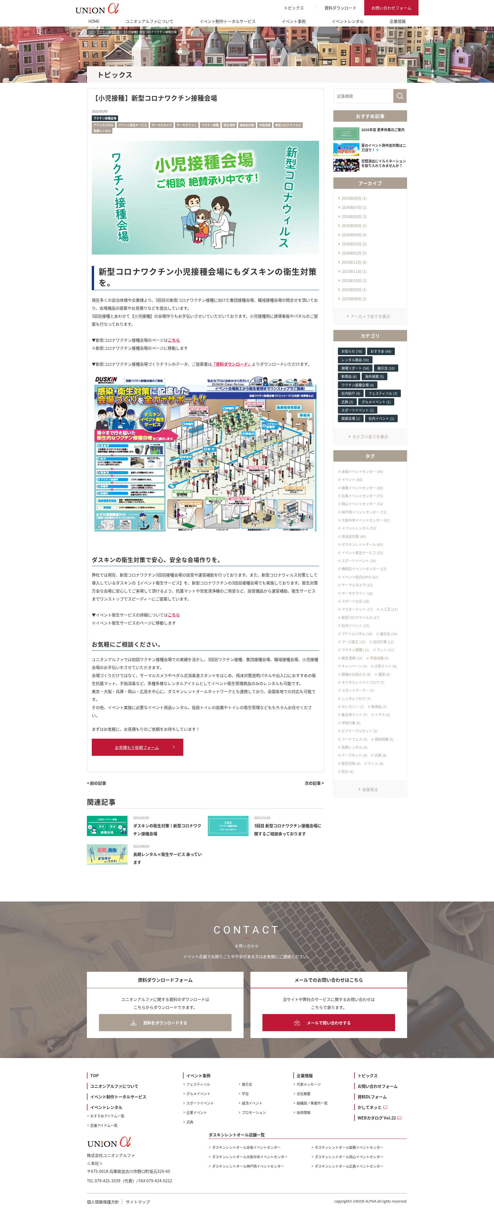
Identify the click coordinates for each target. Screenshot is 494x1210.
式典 (189, 1121)
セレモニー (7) (353, 707)
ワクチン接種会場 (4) (357, 384)
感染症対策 (247, 125)
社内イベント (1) (381, 418)
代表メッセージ (309, 1084)
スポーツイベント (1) (357, 410)
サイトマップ (138, 1202)
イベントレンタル (348, 21)
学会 (245, 1093)
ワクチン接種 (210, 125)
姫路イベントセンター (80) (362, 488)
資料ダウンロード (340, 8)
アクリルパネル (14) (357, 634)
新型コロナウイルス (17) (361, 618)
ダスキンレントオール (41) (362, 544)
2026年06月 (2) (354, 216)
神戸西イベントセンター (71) (364, 512)
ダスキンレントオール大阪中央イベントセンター (250, 1157)
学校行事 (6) (351, 723)
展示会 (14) (388, 634)
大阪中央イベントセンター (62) (366, 520)
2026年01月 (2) (354, 253)
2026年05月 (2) (354, 225)
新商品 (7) (379, 707)
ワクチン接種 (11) (355, 650)
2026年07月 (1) (354, 207)
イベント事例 (294, 21)
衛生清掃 (229, 125)
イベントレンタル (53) (359, 528)
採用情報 (303, 1112)
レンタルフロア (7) (356, 699)
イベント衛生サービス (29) (362, 553)
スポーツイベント (200, 1103)
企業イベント (196, 1112)
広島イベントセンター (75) (362, 496)
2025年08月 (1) (354, 298)
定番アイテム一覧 (103, 1125)
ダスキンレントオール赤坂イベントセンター (246, 1147)
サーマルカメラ (162, 125)
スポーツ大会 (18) (355, 601)
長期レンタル (102, 131)
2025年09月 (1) (354, 289)
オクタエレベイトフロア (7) (363, 682)
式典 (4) (381, 755)
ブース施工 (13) (354, 642)
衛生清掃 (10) (352, 658)
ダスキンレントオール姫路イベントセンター (349, 1147)
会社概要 (303, 1093)
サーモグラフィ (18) (357, 593)
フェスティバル (198, 1084)
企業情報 (398, 21)
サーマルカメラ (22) (357, 585)
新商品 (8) (349, 376)
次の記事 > (314, 783)
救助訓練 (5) (384, 739)
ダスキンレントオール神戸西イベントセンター (248, 1166)
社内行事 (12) (383, 642)
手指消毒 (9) (379, 658)
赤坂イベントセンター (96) (362, 472)
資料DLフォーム (372, 1096)
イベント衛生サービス (132, 125)
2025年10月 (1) (354, 280)
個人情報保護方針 (103, 1202)
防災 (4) (348, 772)
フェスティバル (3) (382, 393)
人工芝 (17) (389, 609)
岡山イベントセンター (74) (362, 504)
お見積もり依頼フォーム (137, 747)
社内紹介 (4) (350, 393)
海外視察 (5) (374, 376)
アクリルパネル (103, 125)
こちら (174, 340)
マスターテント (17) (357, 609)
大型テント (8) (386, 666)
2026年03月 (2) (354, 244)
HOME (93, 21)
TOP (94, 1075)
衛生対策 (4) (351, 764)
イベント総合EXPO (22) (360, 577)
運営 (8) (384, 674)
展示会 (247, 1084)
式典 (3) (347, 401)
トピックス (294, 8)
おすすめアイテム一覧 (107, 1115)
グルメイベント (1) (376, 401)
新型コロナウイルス (288, 125)
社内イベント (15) (355, 626)
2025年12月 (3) (354, 262)
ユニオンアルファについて (150, 21)
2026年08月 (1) (354, 198)
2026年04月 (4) (354, 234)
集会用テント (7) (354, 715)
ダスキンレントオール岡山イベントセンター (349, 1157)
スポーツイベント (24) (359, 561)
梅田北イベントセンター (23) (364, 569)
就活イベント (252, 1103)
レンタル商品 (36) (355, 359)
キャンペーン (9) (354, 666)
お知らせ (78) (351, 351)
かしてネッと (370, 1107)
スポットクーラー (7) (358, 690)
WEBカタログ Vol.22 (377, 1118)
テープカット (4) (354, 755)
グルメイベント (198, 1093)
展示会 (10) (386, 368)
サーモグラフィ (187, 125)
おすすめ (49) (380, 351)
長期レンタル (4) (354, 747)
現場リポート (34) (355, 368)
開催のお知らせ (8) (356, 674)
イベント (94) (352, 480)
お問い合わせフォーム (391, 8)
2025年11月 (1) (354, 271)
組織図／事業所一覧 (312, 1103)
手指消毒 (264, 125)
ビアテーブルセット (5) (359, 731)
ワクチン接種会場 (104, 118)
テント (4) (375, 764)
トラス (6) (382, 715)
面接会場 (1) (350, 418)
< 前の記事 (96, 783)
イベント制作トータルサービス (228, 21)
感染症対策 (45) (354, 536)
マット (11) (385, 650)
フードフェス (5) (354, 739)
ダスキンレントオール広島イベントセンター (349, 1166)
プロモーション (254, 1112)
